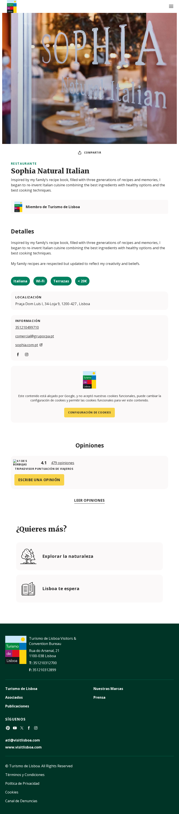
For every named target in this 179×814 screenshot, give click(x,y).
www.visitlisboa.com (23, 747)
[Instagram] (35, 728)
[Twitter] (21, 728)
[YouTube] (14, 728)
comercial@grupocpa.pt (34, 336)
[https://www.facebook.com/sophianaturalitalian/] (18, 354)
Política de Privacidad (22, 783)
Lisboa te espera (60, 588)
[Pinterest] (7, 728)
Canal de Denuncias (21, 800)
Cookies (11, 792)
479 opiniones (62, 462)
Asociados (14, 697)
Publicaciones (17, 706)
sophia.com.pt (26, 344)
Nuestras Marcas (108, 688)
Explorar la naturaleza (67, 556)
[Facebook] (28, 728)
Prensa (99, 697)
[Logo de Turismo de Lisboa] (12, 6)
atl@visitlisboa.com (22, 740)
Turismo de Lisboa (21, 688)
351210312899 (44, 669)
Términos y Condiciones (25, 774)
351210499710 (27, 327)
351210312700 (45, 662)
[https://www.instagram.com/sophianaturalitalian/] (26, 354)
